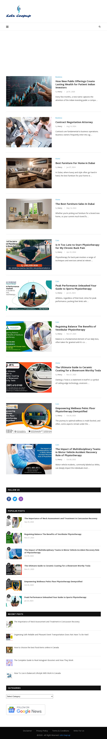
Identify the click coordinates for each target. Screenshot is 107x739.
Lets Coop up (65, 735)
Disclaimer (27, 730)
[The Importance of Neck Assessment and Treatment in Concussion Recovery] (14, 522)
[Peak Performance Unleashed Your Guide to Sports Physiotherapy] (29, 295)
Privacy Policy (42, 730)
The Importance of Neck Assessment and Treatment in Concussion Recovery (60, 518)
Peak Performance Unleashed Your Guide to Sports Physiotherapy (75, 287)
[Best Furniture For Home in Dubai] (29, 173)
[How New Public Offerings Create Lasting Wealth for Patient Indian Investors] (29, 91)
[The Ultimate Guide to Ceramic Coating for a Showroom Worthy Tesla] (29, 377)
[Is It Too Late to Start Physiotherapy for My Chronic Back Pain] (29, 255)
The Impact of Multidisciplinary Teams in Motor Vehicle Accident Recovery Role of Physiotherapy (77, 452)
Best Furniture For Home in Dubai (75, 163)
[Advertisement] (53, 50)
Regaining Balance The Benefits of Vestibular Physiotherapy (75, 328)
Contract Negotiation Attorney (74, 122)
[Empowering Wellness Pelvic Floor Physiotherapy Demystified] (29, 418)
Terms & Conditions (60, 730)
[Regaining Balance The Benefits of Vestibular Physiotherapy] (29, 336)
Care (57, 240)
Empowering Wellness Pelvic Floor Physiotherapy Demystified (75, 410)
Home (57, 159)
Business (58, 77)
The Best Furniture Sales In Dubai (75, 203)
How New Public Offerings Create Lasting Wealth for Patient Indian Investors (75, 84)
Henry (60, 92)
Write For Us (79, 730)
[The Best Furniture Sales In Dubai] (29, 214)
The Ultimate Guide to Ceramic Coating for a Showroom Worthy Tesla (78, 369)
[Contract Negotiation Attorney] (29, 132)
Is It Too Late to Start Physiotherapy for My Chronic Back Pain (77, 246)
